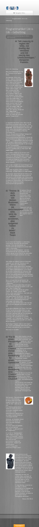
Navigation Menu (20, 13)
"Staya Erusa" (13, 111)
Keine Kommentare (11, 37)
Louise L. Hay (15, 106)
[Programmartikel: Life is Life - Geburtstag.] (28, 78)
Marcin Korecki (16, 36)
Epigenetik (9, 127)
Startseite (8, 18)
